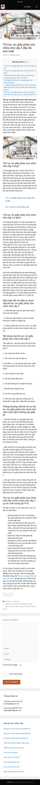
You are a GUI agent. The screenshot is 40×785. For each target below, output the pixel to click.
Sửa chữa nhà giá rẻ (11, 752)
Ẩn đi (25, 62)
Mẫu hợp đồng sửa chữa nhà (14, 771)
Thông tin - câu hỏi (12, 601)
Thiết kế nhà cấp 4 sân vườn (14, 748)
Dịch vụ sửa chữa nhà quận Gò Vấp (18, 604)
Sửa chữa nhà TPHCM (12, 757)
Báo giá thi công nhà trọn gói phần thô (17, 729)
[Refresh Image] (21, 665)
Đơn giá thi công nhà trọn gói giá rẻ (16, 738)
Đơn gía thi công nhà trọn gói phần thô (17, 733)
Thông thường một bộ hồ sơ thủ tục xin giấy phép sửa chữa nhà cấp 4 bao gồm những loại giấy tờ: (20, 87)
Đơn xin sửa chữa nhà (11, 767)
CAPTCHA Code (15, 674)
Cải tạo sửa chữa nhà (19, 207)
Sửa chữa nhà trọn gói (11, 762)
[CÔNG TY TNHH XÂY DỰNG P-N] (3, 7)
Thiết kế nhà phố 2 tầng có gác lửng (16, 743)
